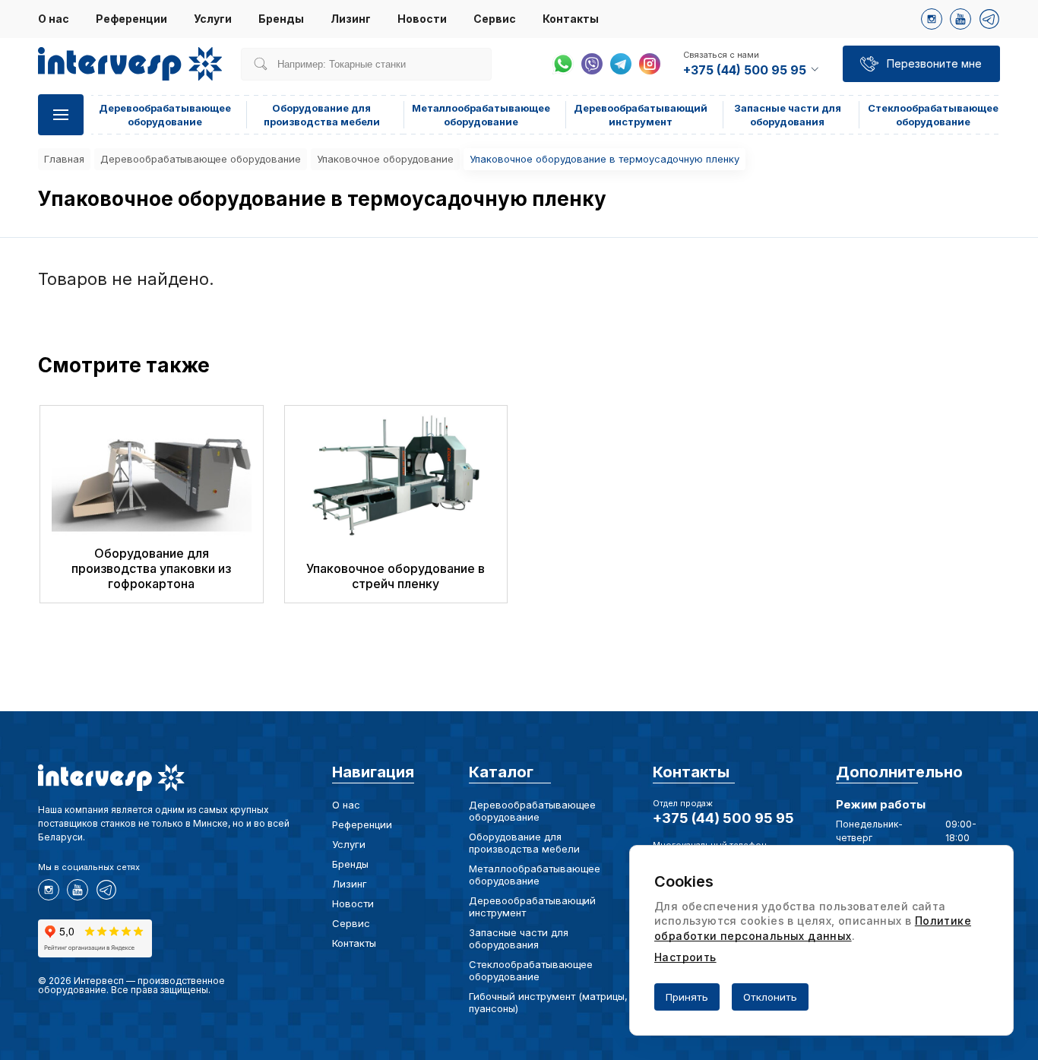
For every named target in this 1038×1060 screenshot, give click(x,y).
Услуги (213, 18)
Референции (131, 18)
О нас (53, 18)
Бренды (281, 18)
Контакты (571, 18)
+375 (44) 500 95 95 (723, 818)
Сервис (494, 18)
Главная (64, 159)
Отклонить (770, 997)
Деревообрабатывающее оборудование (200, 159)
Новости (422, 18)
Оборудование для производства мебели (524, 843)
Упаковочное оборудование (385, 159)
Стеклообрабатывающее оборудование (531, 970)
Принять (687, 997)
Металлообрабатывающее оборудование (534, 874)
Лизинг (351, 18)
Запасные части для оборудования (518, 938)
